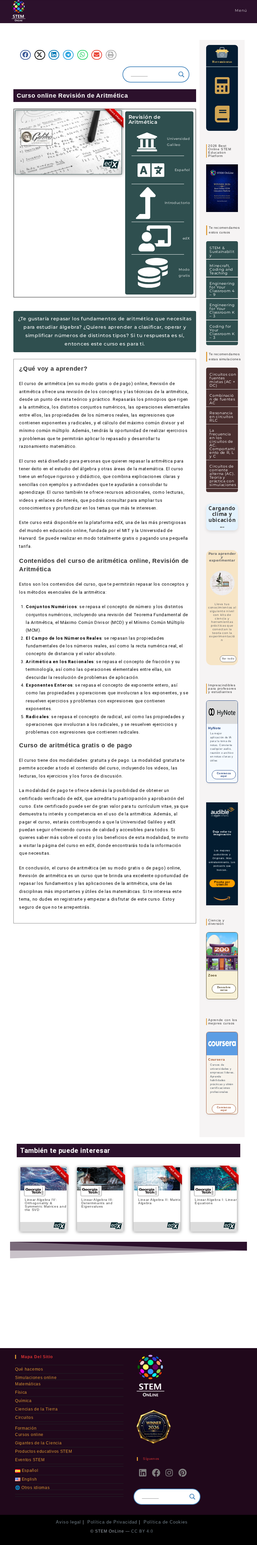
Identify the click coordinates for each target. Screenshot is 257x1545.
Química (23, 1400)
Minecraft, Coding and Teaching (221, 269)
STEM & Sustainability (221, 252)
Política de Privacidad (112, 1522)
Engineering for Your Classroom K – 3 (222, 310)
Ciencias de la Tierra (36, 1409)
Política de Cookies (166, 1522)
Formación (25, 1428)
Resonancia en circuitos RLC (221, 417)
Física (21, 1392)
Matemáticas (28, 1384)
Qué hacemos (29, 1369)
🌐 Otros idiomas (32, 1487)
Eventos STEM (30, 1459)
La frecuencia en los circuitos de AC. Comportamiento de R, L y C (222, 443)
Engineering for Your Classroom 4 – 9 (222, 289)
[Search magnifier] (181, 74)
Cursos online (29, 1434)
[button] (25, 55)
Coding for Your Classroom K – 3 (222, 332)
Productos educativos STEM (43, 1451)
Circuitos (24, 1417)
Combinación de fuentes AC (222, 399)
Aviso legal (68, 1522)
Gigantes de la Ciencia (38, 1443)
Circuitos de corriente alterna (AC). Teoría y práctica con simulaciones (222, 475)
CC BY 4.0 (142, 1531)
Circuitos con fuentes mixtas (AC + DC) (222, 380)
